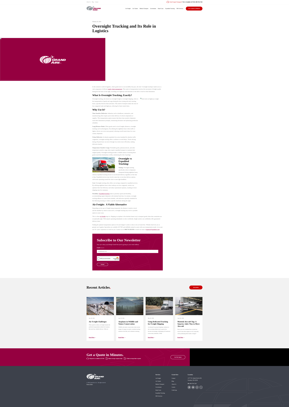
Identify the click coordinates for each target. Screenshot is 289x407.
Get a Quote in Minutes (194, 8)
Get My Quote (178, 357)
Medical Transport (144, 8)
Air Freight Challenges (98, 322)
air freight (103, 216)
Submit (102, 264)
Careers (173, 387)
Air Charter (135, 8)
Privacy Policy (90, 384)
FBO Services (179, 8)
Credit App (174, 390)
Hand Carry (160, 8)
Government (153, 8)
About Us (89, 2)
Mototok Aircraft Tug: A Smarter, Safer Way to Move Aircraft (188, 324)
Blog (93, 2)
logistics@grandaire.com (153, 229)
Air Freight (128, 8)
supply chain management (115, 89)
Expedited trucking (104, 193)
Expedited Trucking (170, 8)
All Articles (196, 287)
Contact (96, 2)
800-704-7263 (193, 383)
